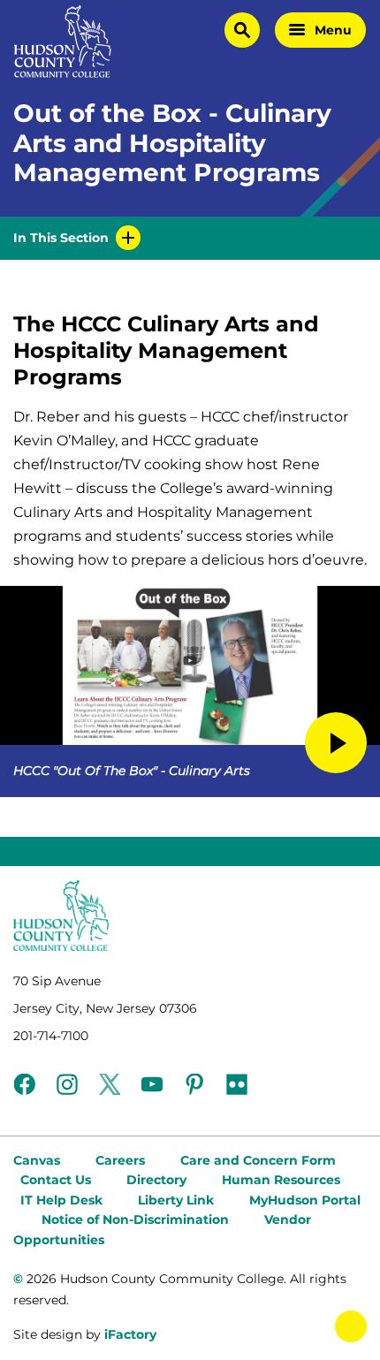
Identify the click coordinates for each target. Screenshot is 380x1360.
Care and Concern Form (258, 1160)
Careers (120, 1160)
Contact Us (55, 1180)
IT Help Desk (61, 1200)
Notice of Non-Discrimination (135, 1219)
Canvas (36, 1160)
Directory (156, 1180)
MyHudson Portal (305, 1200)
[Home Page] (62, 41)
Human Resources (281, 1180)
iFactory (130, 1334)
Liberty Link (176, 1200)
